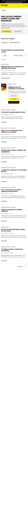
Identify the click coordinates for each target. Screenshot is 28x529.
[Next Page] (25, 266)
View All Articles (6, 31)
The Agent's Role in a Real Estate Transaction (12, 250)
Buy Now (14, 99)
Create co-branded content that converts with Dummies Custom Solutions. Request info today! (14, 1)
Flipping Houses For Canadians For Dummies (16, 87)
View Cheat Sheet (5, 78)
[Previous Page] (15, 266)
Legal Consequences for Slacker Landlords (11, 210)
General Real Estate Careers (8, 109)
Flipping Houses (5, 64)
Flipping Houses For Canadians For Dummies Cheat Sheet (12, 67)
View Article (4, 122)
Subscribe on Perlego (13, 102)
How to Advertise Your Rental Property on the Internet (11, 190)
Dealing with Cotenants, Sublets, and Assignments (13, 151)
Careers (4, 10)
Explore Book (14, 95)
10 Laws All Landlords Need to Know (13, 112)
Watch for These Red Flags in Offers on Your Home (13, 230)
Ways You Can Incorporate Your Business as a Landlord (11, 131)
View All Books (18, 31)
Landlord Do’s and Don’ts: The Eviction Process (14, 170)
